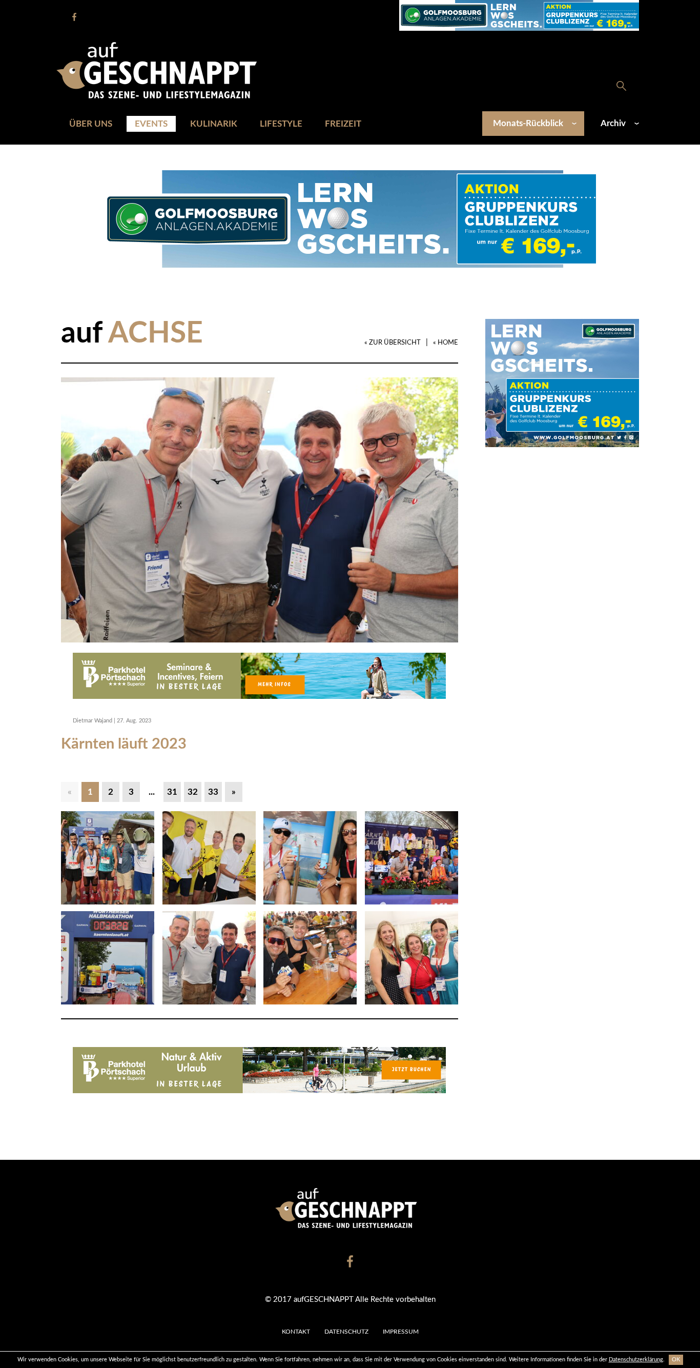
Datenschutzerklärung (636, 1359)
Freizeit (343, 123)
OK (676, 1359)
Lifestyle (281, 123)
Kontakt (296, 1332)
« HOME (445, 342)
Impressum (401, 1332)
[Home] (162, 70)
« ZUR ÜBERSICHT (392, 342)
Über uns (90, 123)
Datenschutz (346, 1332)
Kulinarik (213, 123)
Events (151, 123)
